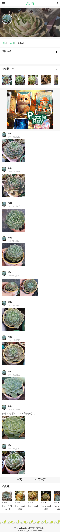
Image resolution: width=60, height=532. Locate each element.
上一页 (18, 479)
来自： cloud (20, 506)
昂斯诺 (4, 502)
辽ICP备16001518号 (34, 531)
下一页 (42, 479)
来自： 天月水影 (8, 506)
